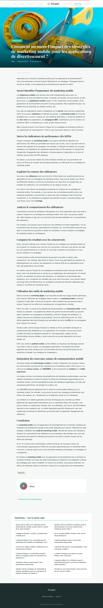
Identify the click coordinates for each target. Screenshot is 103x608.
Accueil (19, 73)
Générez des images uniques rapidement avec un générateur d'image (32, 548)
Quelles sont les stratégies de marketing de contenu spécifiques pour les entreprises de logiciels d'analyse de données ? (31, 571)
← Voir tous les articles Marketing (29, 499)
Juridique (40, 4)
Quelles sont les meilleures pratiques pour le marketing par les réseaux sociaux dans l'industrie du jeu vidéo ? (70, 527)
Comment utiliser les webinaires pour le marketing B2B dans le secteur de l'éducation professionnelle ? (70, 562)
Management (67, 4)
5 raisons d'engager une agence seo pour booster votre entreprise (68, 554)
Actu (15, 4)
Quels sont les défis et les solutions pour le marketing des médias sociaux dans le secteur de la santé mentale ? (32, 527)
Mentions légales (47, 596)
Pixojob (53, 3)
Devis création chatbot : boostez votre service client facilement (70, 534)
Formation (31, 4)
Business (22, 4)
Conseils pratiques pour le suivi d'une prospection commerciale (67, 541)
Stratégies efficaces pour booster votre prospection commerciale (29, 563)
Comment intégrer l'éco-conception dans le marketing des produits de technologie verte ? (32, 541)
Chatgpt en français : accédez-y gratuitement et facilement (31, 534)
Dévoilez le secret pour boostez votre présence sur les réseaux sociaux (70, 570)
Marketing (77, 4)
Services (87, 4)
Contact (58, 596)
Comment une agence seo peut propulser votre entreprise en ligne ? (70, 548)
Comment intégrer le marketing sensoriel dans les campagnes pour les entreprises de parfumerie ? (31, 555)
